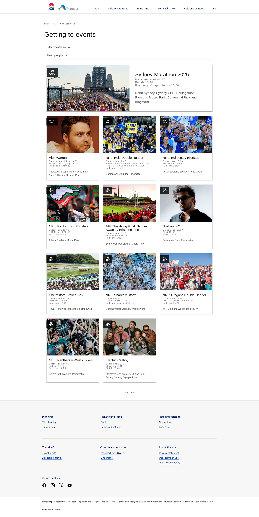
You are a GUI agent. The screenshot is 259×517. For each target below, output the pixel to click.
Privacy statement (169, 453)
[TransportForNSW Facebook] (44, 485)
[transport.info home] (64, 6)
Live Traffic (107, 457)
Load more (129, 392)
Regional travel (167, 8)
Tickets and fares (118, 8)
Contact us (165, 422)
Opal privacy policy (169, 462)
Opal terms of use (169, 457)
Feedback (164, 427)
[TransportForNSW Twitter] (61, 485)
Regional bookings (111, 427)
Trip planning (49, 422)
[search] (214, 9)
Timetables (48, 427)
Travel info (143, 8)
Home (46, 24)
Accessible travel (52, 457)
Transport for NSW (111, 453)
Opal (103, 422)
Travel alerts (49, 453)
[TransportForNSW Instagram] (53, 485)
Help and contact (194, 8)
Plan (96, 8)
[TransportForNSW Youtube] (70, 485)
